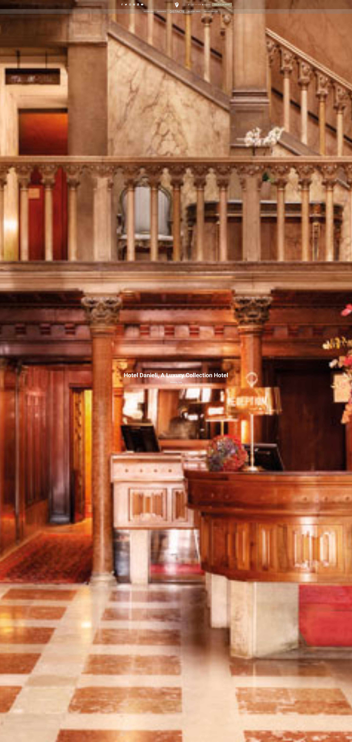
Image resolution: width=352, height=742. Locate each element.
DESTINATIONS (149, 11)
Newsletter (207, 4)
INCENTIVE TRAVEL (194, 11)
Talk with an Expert (222, 4)
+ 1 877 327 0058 (195, 4)
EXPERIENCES (161, 11)
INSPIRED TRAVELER (211, 11)
